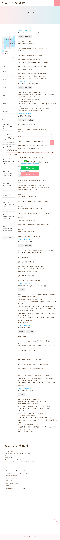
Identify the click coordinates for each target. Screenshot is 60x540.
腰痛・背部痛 (9, 480)
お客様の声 (10, 143)
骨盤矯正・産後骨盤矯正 (11, 476)
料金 (8, 134)
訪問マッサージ (12, 151)
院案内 (9, 147)
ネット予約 (30, 174)
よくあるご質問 (12, 154)
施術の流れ (10, 138)
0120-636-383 (30, 162)
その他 (7, 485)
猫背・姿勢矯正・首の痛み (12, 483)
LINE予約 (31, 168)
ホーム (7, 471)
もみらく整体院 (32, 537)
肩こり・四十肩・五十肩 (11, 478)
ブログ (9, 158)
